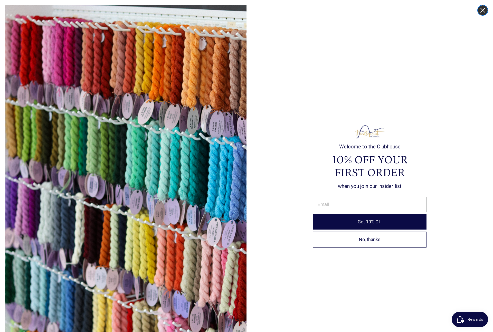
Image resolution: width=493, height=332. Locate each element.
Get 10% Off (370, 221)
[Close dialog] (483, 10)
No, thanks (370, 239)
